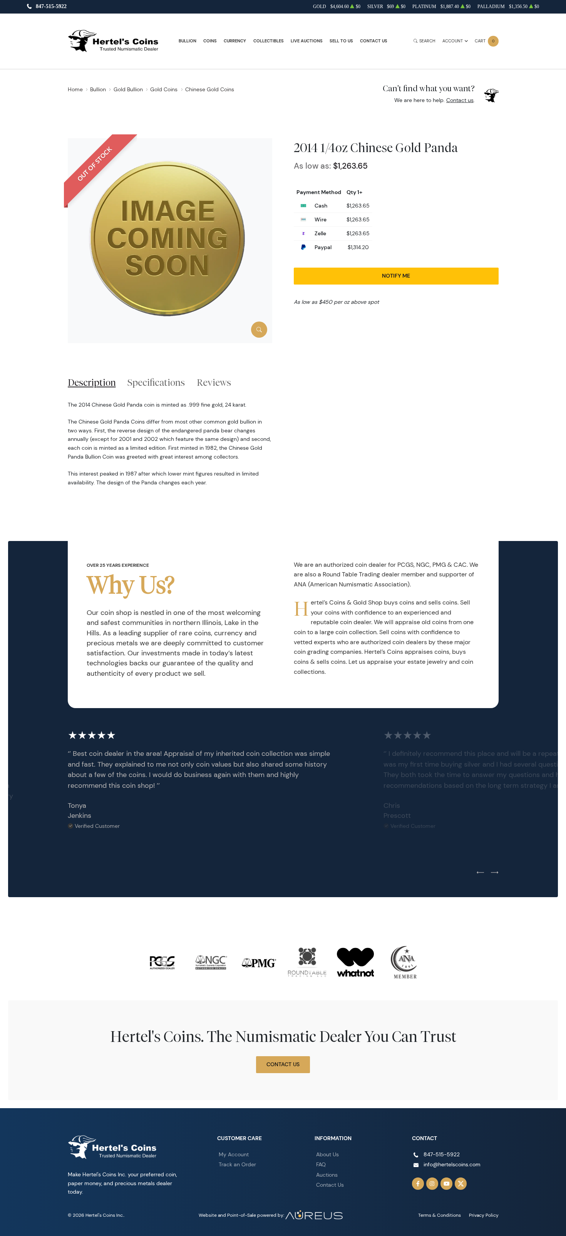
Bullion (187, 41)
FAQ (321, 1164)
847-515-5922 (51, 7)
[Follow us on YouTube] (446, 1183)
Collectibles (268, 41)
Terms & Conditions (439, 1215)
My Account (234, 1154)
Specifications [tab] (156, 382)
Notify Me (396, 275)
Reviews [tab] (214, 382)
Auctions (327, 1174)
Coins (210, 41)
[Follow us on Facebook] (418, 1183)
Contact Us (373, 41)
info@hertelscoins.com (452, 1164)
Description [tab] (92, 382)
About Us (327, 1154)
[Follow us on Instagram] (432, 1183)
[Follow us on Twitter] (461, 1183)
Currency (235, 41)
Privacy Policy (484, 1215)
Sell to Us (341, 41)
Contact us (460, 100)
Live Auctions (307, 41)
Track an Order (237, 1164)
